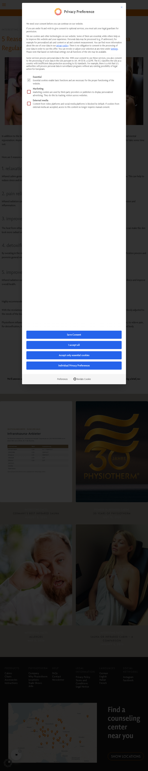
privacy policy (62, 45)
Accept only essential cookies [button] (74, 355)
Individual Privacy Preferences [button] (74, 365)
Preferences (62, 379)
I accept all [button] (74, 345)
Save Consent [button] (74, 334)
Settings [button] (114, 48)
